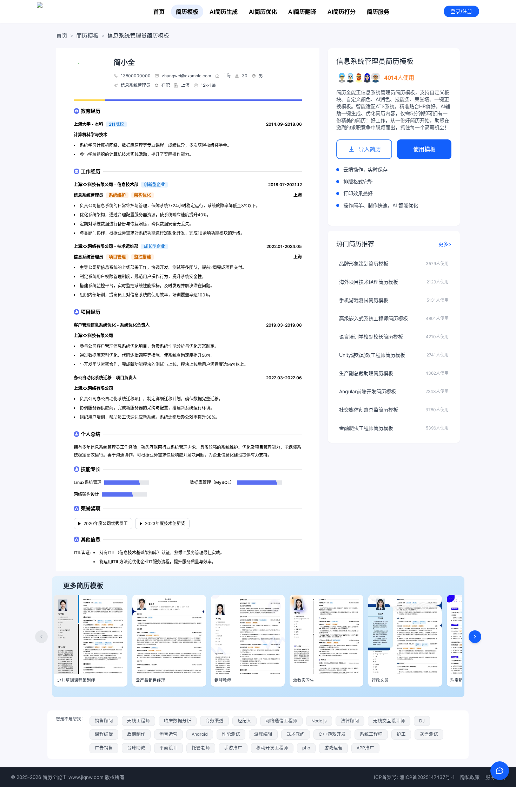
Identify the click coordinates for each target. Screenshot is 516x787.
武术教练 (295, 734)
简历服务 (378, 11)
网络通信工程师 (281, 720)
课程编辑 (104, 734)
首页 (159, 11)
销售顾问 (104, 720)
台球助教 (136, 747)
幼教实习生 (303, 680)
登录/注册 (461, 11)
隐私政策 (470, 777)
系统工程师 (371, 734)
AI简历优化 (263, 11)
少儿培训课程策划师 (76, 680)
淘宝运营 (168, 734)
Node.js (319, 720)
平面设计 (168, 747)
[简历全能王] (68, 11)
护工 (401, 734)
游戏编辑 (263, 734)
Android (200, 734)
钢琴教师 (222, 680)
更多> (444, 244)
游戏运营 (333, 747)
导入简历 (369, 149)
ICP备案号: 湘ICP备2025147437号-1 (414, 777)
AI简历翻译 (302, 11)
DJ (422, 720)
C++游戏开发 (332, 734)
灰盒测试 (429, 734)
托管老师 (201, 747)
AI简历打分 (342, 11)
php (306, 747)
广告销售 (104, 747)
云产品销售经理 (150, 680)
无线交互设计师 (389, 720)
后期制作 (136, 734)
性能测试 (231, 734)
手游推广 (233, 747)
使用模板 (424, 149)
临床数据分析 (177, 720)
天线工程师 (138, 720)
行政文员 (380, 680)
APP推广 (365, 747)
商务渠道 (214, 720)
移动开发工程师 (272, 747)
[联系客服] (499, 770)
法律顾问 (350, 720)
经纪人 (244, 720)
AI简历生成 (224, 11)
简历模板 (187, 11)
